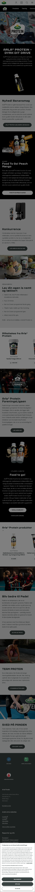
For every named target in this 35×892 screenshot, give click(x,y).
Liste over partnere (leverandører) (9, 874)
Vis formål (17, 888)
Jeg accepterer (17, 879)
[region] (17, 867)
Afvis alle (17, 884)
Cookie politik (29, 863)
